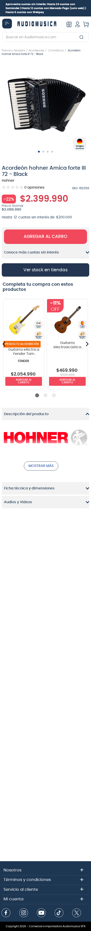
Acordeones (36, 50)
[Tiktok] (59, 913)
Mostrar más (41, 466)
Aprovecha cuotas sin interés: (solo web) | (46, 8)
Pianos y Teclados (13, 50)
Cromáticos (56, 50)
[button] (45, 104)
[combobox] (45, 37)
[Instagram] (23, 913)
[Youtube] (41, 913)
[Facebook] (6, 913)
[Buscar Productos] (82, 37)
